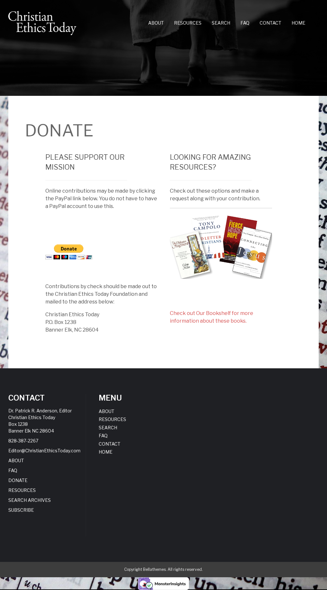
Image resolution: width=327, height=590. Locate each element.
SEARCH (221, 23)
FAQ (244, 23)
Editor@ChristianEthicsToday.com (44, 450)
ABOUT (156, 23)
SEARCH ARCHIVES (29, 500)
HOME (298, 23)
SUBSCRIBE (21, 510)
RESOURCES (188, 23)
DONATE (17, 480)
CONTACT (270, 23)
